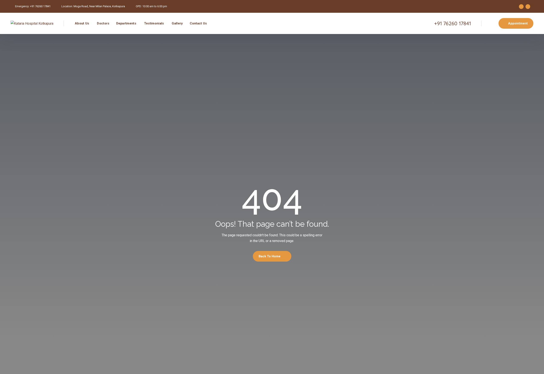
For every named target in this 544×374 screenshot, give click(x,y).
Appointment (518, 23)
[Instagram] (528, 6)
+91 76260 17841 (40, 6)
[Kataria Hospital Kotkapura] (32, 23)
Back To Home (270, 256)
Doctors (103, 23)
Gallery (177, 23)
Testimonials (154, 23)
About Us (82, 23)
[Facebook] (521, 6)
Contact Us (198, 23)
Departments (126, 23)
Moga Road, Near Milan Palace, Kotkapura (99, 6)
